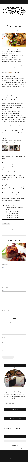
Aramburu (5, 263)
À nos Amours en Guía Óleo (12, 215)
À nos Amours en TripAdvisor (12, 217)
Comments (14, 230)
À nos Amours (8, 205)
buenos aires (6, 223)
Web (3, 350)
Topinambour (5, 286)
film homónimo (10, 72)
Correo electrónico (5, 343)
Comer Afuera (14, 23)
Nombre (4, 337)
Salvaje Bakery (6, 309)
